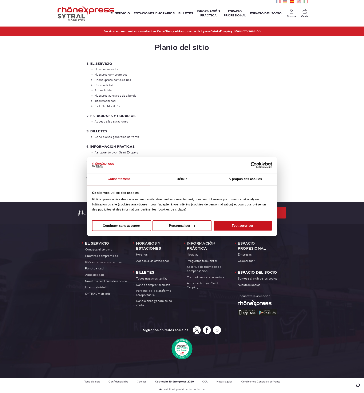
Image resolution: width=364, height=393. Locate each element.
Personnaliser (179, 225)
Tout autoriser (242, 225)
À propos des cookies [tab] (245, 179)
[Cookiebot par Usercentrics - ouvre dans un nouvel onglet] (253, 165)
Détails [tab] (182, 179)
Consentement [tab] (119, 179)
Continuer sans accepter (121, 225)
